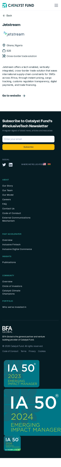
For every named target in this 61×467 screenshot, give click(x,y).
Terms (23, 351)
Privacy (32, 351)
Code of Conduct (10, 351)
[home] (18, 5)
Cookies (42, 351)
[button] (56, 5)
